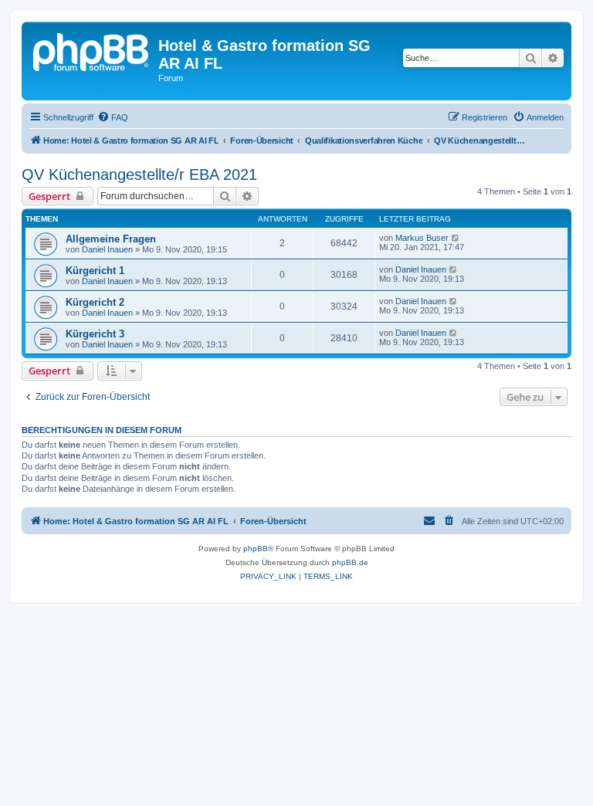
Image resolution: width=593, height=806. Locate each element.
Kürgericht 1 (95, 270)
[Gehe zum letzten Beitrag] (456, 237)
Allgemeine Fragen (111, 239)
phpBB (255, 548)
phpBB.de (350, 562)
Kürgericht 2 (95, 302)
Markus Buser (422, 237)
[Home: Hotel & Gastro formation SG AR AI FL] (91, 50)
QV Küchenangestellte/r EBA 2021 (139, 174)
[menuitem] (112, 117)
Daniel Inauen (107, 249)
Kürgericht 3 (95, 334)
